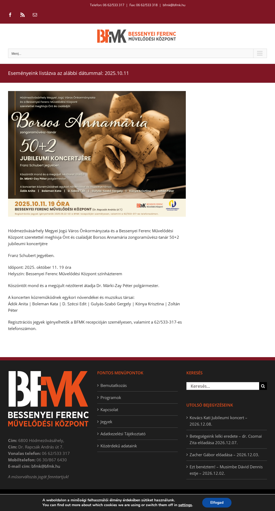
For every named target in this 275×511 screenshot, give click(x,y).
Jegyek (106, 421)
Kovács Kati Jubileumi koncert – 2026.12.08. (218, 421)
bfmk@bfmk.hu (174, 5)
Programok (110, 397)
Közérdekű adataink (118, 445)
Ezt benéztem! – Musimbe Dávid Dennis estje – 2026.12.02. (226, 470)
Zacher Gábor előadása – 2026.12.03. (224, 454)
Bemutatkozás (113, 385)
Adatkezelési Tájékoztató (123, 433)
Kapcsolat (109, 409)
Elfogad (216, 502)
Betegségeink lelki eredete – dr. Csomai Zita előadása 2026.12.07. (226, 439)
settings (185, 505)
